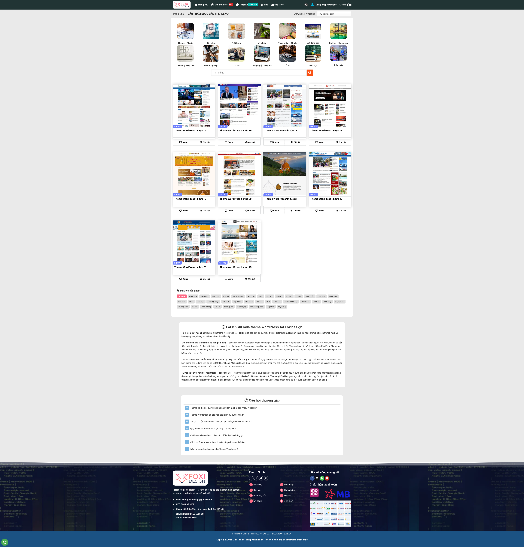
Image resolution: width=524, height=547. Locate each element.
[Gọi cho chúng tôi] (322, 478)
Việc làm (270, 307)
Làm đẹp (200, 301)
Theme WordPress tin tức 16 (235, 130)
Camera (270, 296)
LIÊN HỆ (246, 534)
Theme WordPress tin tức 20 (235, 198)
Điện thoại (333, 296)
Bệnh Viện (251, 296)
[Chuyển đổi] (187, 408)
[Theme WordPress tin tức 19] (194, 173)
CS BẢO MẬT (265, 534)
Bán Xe (226, 296)
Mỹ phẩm (237, 301)
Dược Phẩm (309, 296)
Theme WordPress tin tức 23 (190, 267)
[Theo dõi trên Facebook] (251, 478)
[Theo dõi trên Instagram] (256, 478)
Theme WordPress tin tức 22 (326, 198)
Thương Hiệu (183, 307)
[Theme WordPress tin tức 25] (239, 241)
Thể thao (277, 301)
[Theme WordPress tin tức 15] (194, 105)
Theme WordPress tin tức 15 (190, 130)
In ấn (191, 301)
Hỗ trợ (278, 4)
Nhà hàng (249, 301)
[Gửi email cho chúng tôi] (266, 478)
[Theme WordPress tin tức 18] (330, 105)
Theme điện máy (291, 301)
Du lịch (298, 296)
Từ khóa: (181, 296)
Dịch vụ (289, 296)
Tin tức (194, 307)
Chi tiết (206, 142)
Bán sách (215, 296)
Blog (266, 4)
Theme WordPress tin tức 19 (190, 198)
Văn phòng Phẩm (257, 307)
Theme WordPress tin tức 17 (281, 130)
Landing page (213, 301)
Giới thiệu (181, 301)
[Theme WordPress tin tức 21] (284, 173)
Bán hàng (204, 296)
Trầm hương (206, 307)
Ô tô (268, 301)
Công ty (279, 296)
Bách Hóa (193, 296)
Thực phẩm (339, 301)
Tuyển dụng (241, 307)
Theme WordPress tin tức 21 (281, 198)
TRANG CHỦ (237, 534)
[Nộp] (310, 73)
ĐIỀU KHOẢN (277, 534)
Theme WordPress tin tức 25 (235, 267)
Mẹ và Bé (226, 301)
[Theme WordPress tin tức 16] (239, 105)
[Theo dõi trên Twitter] (261, 478)
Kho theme (220, 4)
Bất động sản (238, 296)
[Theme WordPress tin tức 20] (239, 173)
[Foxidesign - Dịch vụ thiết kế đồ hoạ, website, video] (182, 5)
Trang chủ (203, 4)
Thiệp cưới (305, 301)
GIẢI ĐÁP (287, 534)
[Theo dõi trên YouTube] (327, 478)
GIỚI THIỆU (255, 534)
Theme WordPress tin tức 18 (326, 130)
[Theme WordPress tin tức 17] (284, 105)
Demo (185, 142)
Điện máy (321, 296)
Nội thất (260, 301)
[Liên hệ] (5, 542)
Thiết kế (243, 4)
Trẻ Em (217, 307)
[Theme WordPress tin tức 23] (194, 241)
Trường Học (228, 307)
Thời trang (327, 301)
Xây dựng (282, 307)
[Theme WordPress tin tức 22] (330, 173)
